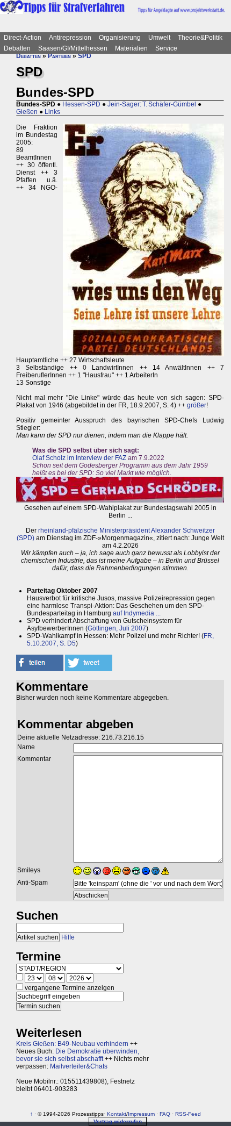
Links (52, 112)
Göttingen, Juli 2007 (117, 628)
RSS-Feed (188, 1114)
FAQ (165, 1114)
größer (196, 405)
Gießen (27, 112)
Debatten (17, 48)
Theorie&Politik (200, 37)
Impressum (141, 1114)
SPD (84, 56)
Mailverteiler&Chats (78, 1066)
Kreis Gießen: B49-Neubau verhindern (72, 1044)
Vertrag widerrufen (117, 1121)
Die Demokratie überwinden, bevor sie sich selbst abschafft (77, 1055)
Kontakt (116, 1114)
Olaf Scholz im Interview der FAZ (79, 458)
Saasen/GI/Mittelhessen (72, 48)
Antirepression (70, 37)
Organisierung (120, 37)
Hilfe (68, 937)
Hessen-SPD (81, 104)
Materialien (131, 48)
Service (166, 48)
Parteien (59, 56)
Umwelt (159, 37)
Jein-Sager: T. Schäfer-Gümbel (151, 104)
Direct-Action (22, 37)
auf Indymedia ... (137, 613)
